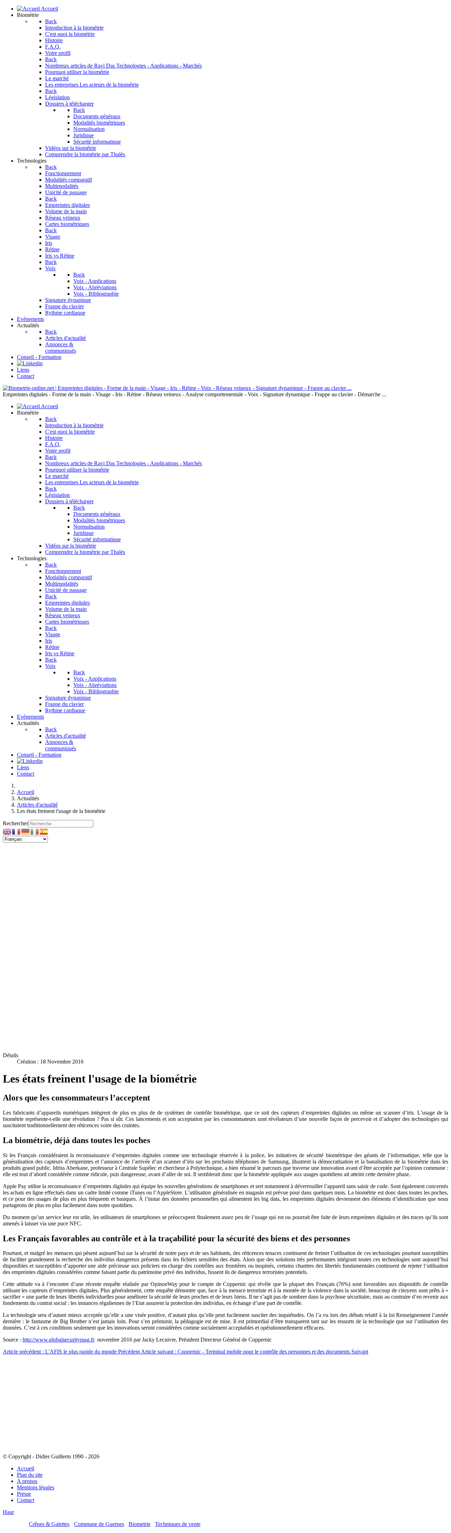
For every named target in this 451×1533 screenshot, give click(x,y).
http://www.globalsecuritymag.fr (58, 1340)
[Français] (16, 831)
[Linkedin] (30, 363)
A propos (27, 1481)
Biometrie (139, 1524)
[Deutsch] (25, 831)
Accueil (25, 1468)
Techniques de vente (177, 1524)
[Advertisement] (225, 895)
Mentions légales (35, 1487)
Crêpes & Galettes (49, 1524)
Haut (8, 1512)
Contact (25, 1500)
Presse (24, 1494)
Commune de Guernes (99, 1524)
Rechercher (15, 823)
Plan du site (30, 1475)
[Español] (44, 831)
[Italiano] (34, 831)
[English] (7, 831)
